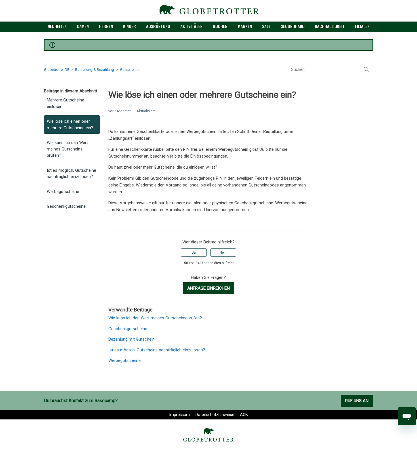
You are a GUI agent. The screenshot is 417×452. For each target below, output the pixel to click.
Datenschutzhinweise (214, 414)
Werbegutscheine (63, 191)
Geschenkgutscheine (66, 206)
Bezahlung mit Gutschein (131, 339)
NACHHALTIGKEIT (330, 26)
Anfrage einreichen (208, 288)
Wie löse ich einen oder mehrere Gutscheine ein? (70, 124)
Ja (194, 252)
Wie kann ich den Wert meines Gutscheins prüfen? (67, 149)
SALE (266, 26)
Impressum (179, 414)
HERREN (106, 26)
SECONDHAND (293, 26)
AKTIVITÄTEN (191, 26)
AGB (244, 414)
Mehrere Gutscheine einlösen (65, 103)
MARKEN (245, 26)
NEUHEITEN (57, 26)
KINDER (129, 26)
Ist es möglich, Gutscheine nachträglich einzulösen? (71, 173)
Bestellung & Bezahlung (94, 69)
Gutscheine (129, 69)
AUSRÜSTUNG (158, 26)
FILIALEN (362, 26)
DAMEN (83, 26)
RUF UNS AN (356, 400)
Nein (223, 252)
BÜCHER (220, 26)
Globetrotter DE (56, 69)
